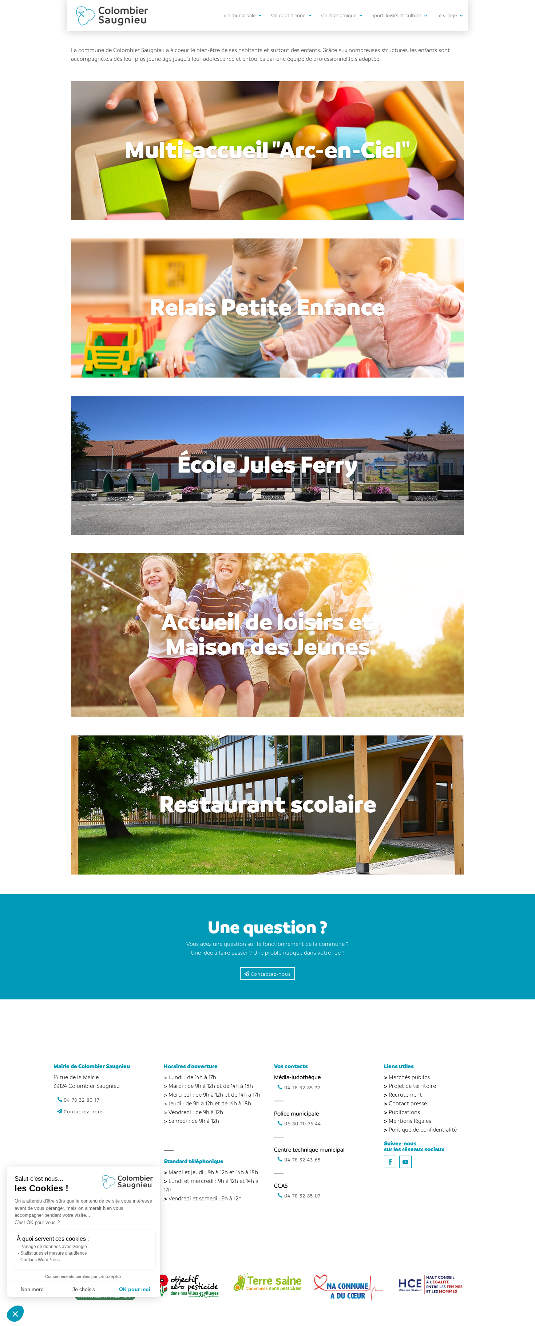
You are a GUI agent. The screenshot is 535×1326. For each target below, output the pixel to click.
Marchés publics (409, 1077)
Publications (404, 1112)
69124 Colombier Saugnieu (87, 1085)
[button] (15, 1313)
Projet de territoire (412, 1085)
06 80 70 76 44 (302, 1123)
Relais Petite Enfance (267, 306)
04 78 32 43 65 (302, 1159)
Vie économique (338, 15)
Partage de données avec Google (53, 1246)
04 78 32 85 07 (302, 1195)
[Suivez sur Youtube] (405, 1162)
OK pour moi (134, 1289)
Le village (446, 15)
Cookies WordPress (40, 1259)
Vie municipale (239, 15)
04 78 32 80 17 (81, 1100)
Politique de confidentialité (423, 1129)
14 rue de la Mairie (76, 1077)
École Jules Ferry (267, 463)
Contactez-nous (271, 974)
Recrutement (405, 1094)
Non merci (32, 1289)
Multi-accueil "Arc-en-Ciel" (267, 149)
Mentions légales (410, 1120)
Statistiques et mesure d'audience (53, 1253)
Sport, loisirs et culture (396, 15)
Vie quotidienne (288, 15)
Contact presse (408, 1103)
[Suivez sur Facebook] (390, 1162)
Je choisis (83, 1289)
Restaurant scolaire (267, 803)
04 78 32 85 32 (302, 1087)
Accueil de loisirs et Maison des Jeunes (267, 633)
